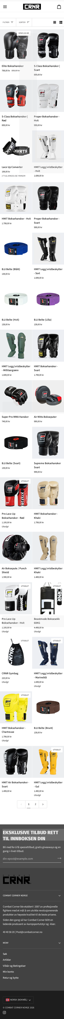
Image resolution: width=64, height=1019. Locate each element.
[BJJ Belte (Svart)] (16, 443)
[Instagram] (4, 1012)
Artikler (7, 960)
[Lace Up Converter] (16, 146)
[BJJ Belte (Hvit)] (16, 299)
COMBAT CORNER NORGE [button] (15, 895)
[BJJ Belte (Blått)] (16, 249)
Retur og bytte (10, 978)
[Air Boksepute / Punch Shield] (16, 548)
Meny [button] (5, 942)
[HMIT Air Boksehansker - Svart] (16, 762)
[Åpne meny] (8, 6)
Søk (5, 954)
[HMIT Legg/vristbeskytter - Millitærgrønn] (16, 346)
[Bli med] (58, 858)
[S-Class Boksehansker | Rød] (16, 96)
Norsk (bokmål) (18, 999)
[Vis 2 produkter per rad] (61, 22)
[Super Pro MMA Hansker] (16, 396)
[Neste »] (43, 804)
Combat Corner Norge (17, 1007)
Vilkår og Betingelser (14, 966)
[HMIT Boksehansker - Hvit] (16, 198)
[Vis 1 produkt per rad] (55, 22)
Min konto (8, 972)
